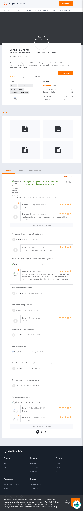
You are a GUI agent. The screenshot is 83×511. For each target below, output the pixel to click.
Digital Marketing (65, 10)
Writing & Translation (41, 10)
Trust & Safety (34, 467)
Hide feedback (67, 177)
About (5, 463)
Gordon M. (22, 385)
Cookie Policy (52, 507)
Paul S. (19, 310)
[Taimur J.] (15, 352)
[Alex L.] (13, 239)
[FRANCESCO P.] (13, 293)
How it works (34, 463)
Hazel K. (20, 335)
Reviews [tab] (8, 171)
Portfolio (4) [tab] (8, 113)
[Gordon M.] (13, 385)
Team (5, 467)
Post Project (66, 3)
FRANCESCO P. (22, 293)
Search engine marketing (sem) (19, 92)
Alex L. (19, 239)
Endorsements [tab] (35, 171)
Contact (65, 73)
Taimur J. (22, 352)
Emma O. (21, 368)
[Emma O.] (13, 368)
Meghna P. (24, 264)
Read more (23, 67)
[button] (77, 3)
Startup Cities (8, 488)
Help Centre (33, 471)
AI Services (7, 10)
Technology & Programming (22, 10)
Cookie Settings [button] (67, 501)
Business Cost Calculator (11, 484)
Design (54, 10)
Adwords (13, 85)
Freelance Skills (34, 488)
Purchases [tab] (21, 171)
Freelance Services (35, 484)
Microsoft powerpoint (17, 89)
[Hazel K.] (13, 335)
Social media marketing (25, 85)
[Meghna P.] (15, 264)
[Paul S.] (13, 310)
